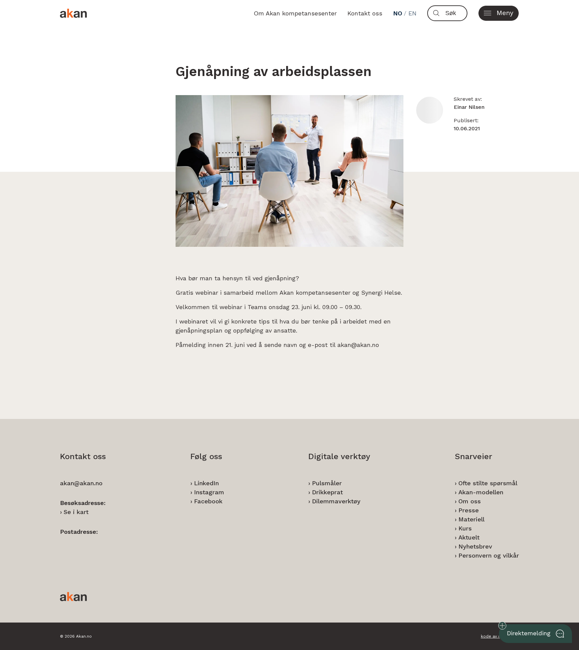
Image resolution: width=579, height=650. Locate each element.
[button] (498, 13)
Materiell (471, 519)
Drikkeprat (327, 492)
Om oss (469, 501)
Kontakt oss (364, 13)
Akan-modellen (480, 492)
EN (412, 13)
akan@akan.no (81, 483)
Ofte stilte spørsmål (487, 483)
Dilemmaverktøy (336, 501)
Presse (468, 510)
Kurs (465, 528)
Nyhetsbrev (475, 546)
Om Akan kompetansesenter (295, 13)
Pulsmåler (327, 483)
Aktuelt (468, 537)
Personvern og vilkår (488, 555)
